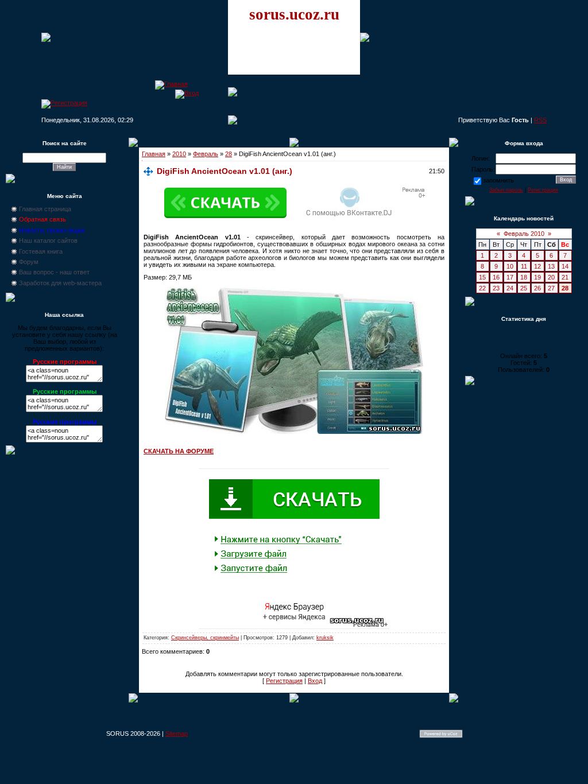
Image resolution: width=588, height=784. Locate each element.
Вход (315, 680)
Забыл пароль (506, 190)
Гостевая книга (41, 251)
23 (496, 288)
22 (482, 288)
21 (565, 277)
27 (551, 288)
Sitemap (176, 733)
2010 (179, 153)
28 (228, 153)
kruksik (325, 638)
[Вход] (187, 93)
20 (551, 277)
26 (537, 288)
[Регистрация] (64, 102)
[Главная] (171, 83)
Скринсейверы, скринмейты (205, 638)
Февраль (205, 153)
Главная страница (45, 208)
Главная (153, 153)
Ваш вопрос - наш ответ (54, 272)
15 (482, 277)
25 (523, 288)
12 (537, 266)
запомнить (498, 180)
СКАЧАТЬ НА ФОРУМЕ (179, 451)
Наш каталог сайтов (48, 240)
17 (509, 277)
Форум (28, 261)
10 (509, 266)
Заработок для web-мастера (60, 283)
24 (509, 288)
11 (524, 266)
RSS (540, 120)
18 (523, 277)
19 (537, 277)
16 (496, 277)
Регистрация (284, 680)
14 (565, 266)
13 (551, 266)
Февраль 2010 (524, 233)
